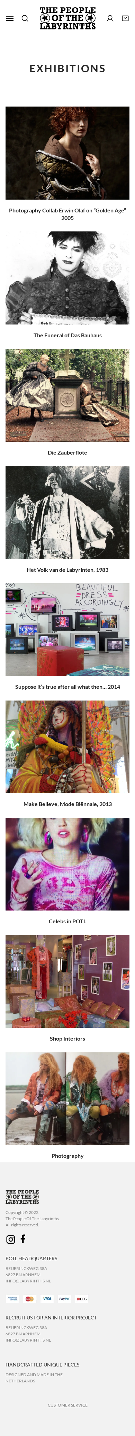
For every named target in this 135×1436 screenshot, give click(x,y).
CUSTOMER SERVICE (68, 1405)
